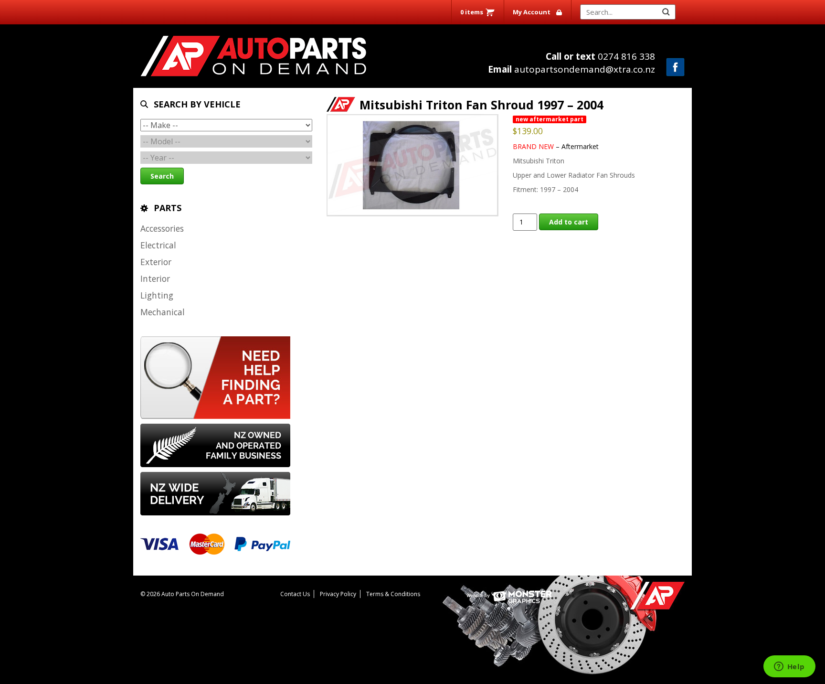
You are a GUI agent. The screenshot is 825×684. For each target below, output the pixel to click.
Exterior (155, 261)
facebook (675, 67)
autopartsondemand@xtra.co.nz (571, 69)
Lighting (156, 295)
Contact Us (295, 594)
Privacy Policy (338, 594)
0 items (471, 12)
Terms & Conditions (393, 594)
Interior (155, 278)
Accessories (162, 228)
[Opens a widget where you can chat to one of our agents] (789, 667)
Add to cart (568, 221)
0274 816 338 (600, 56)
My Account (531, 12)
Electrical (158, 245)
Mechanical (162, 312)
